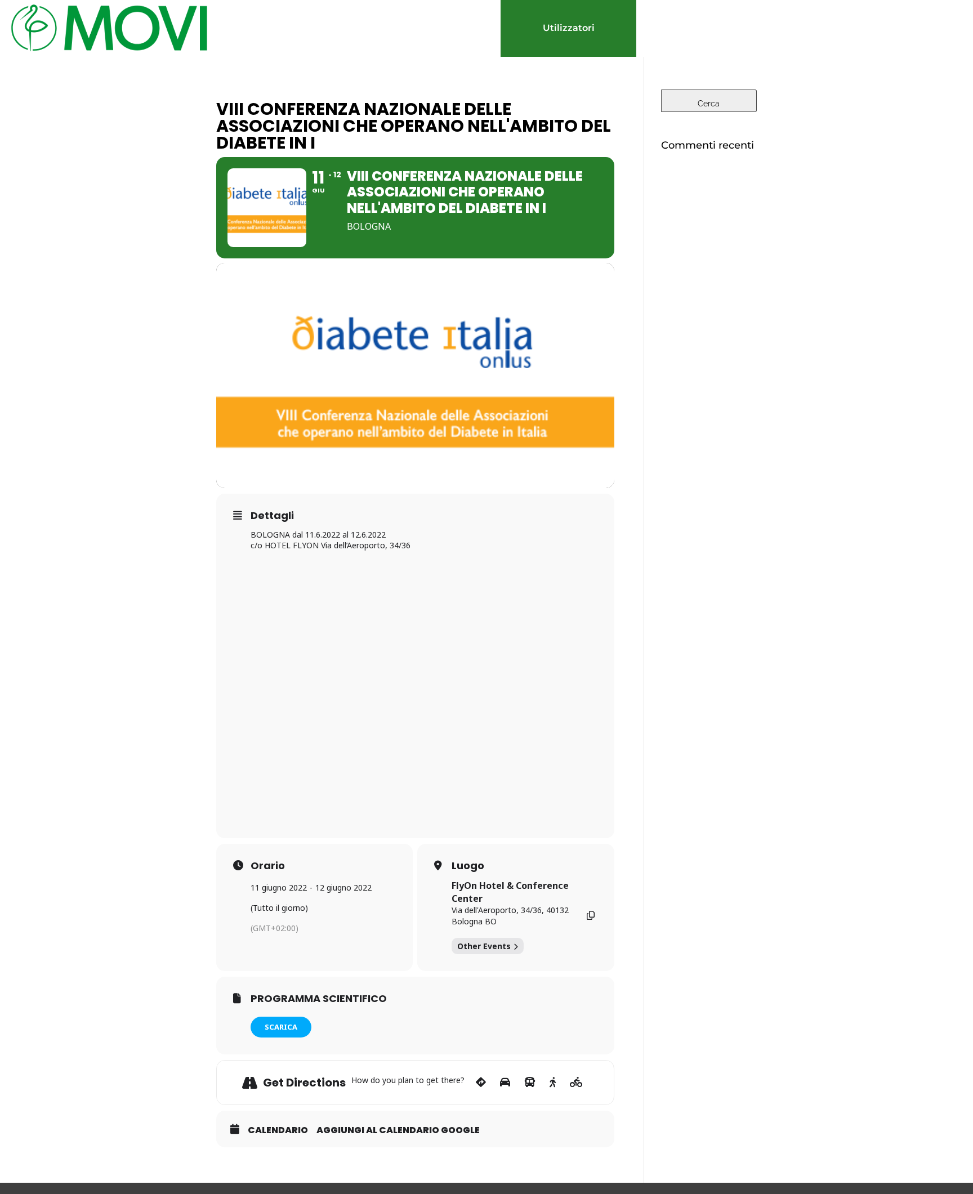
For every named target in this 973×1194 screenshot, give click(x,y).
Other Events (484, 946)
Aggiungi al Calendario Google (398, 1130)
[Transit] (530, 1082)
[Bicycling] (576, 1082)
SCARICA (281, 1027)
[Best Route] (481, 1082)
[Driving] (505, 1082)
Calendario (278, 1130)
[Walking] (552, 1082)
